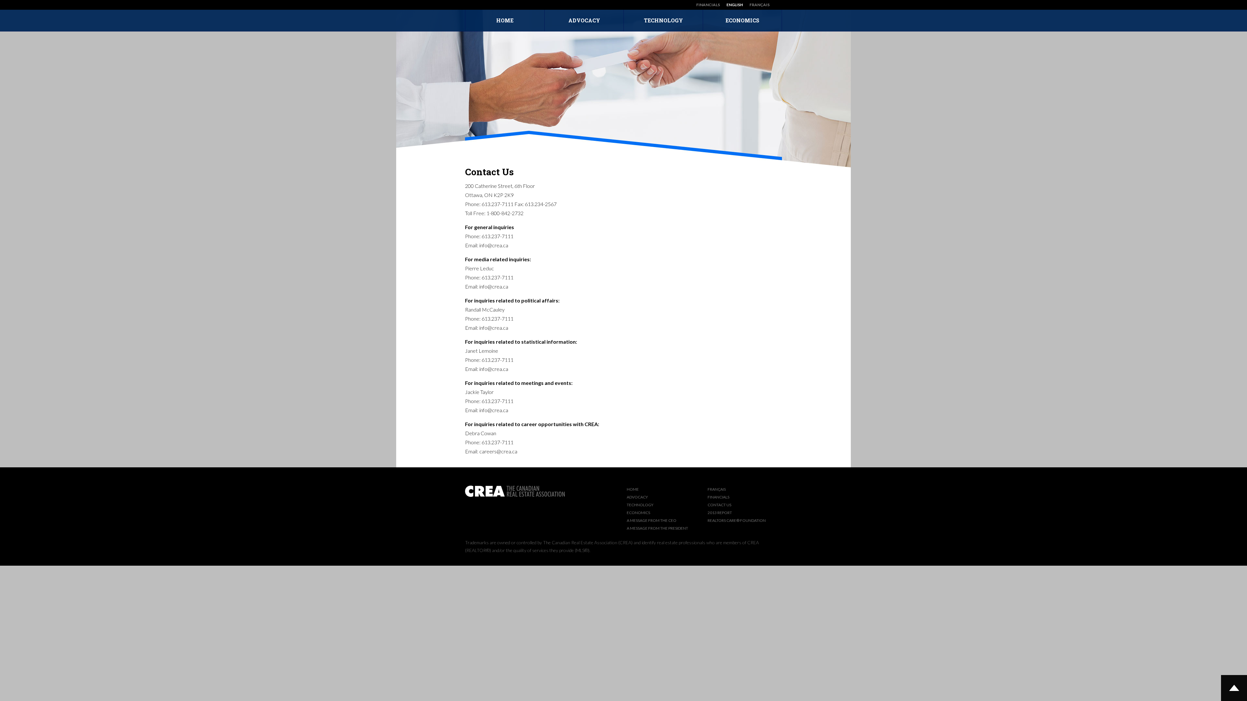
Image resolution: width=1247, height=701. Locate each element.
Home (504, 20)
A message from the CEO (651, 520)
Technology (663, 20)
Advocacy (584, 20)
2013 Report (720, 512)
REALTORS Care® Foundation (737, 520)
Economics (742, 20)
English (734, 4)
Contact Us (719, 504)
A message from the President (657, 528)
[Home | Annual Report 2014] (475, 5)
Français (759, 4)
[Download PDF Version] (779, 5)
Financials (708, 4)
